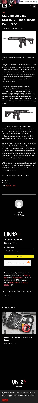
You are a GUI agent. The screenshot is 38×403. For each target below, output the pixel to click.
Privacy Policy (18, 277)
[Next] (33, 332)
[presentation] (19, 323)
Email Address (9, 247)
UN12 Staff (7, 28)
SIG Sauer (21, 291)
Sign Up (19, 256)
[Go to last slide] (5, 332)
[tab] (15, 354)
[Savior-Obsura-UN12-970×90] (19, 2)
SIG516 (29, 291)
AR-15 (5, 291)
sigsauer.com (10, 185)
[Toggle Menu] (34, 6)
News (3, 12)
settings (14, 397)
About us (19, 387)
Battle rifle (12, 291)
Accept (5, 400)
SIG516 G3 (6, 295)
